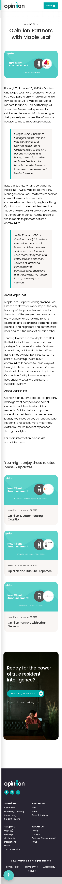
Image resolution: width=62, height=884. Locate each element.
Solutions (10, 803)
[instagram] (12, 792)
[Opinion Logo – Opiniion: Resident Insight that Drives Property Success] (14, 3)
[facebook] (6, 792)
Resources (38, 803)
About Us (38, 826)
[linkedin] (18, 792)
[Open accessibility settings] (8, 875)
